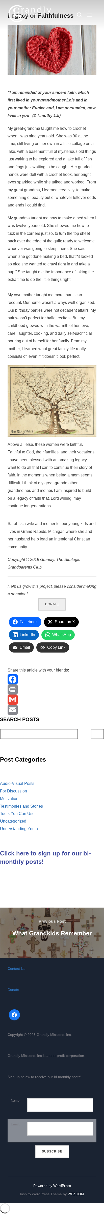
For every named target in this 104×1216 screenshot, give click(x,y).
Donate (52, 604)
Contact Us (16, 969)
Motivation (9, 798)
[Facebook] (52, 679)
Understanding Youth (19, 829)
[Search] (97, 734)
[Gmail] (52, 700)
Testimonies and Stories (21, 806)
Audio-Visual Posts (17, 783)
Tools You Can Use (17, 813)
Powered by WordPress (52, 1186)
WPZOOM (76, 1194)
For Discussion (13, 791)
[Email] (52, 710)
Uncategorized (13, 821)
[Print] (52, 689)
